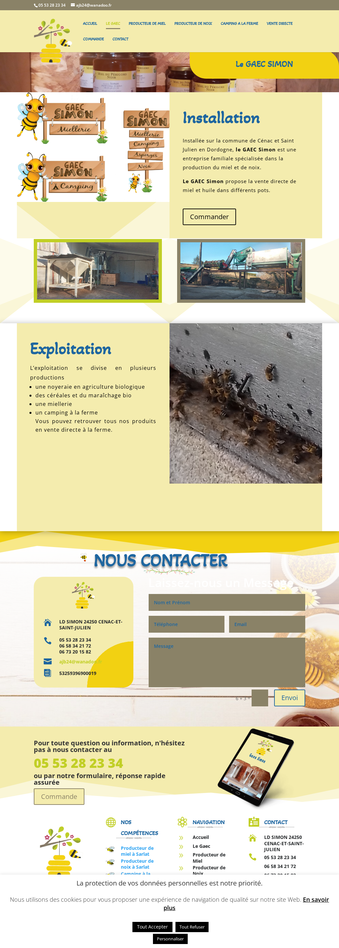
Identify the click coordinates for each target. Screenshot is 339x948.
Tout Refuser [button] (192, 927)
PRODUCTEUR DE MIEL (147, 23)
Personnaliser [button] (170, 939)
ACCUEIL (90, 23)
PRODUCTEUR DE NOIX (193, 23)
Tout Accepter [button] (152, 927)
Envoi (289, 697)
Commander (209, 216)
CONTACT (120, 39)
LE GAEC (113, 23)
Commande (59, 796)
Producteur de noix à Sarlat (137, 864)
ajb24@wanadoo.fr (80, 661)
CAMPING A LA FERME (239, 23)
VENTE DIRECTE (280, 23)
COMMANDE (93, 39)
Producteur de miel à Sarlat (137, 851)
